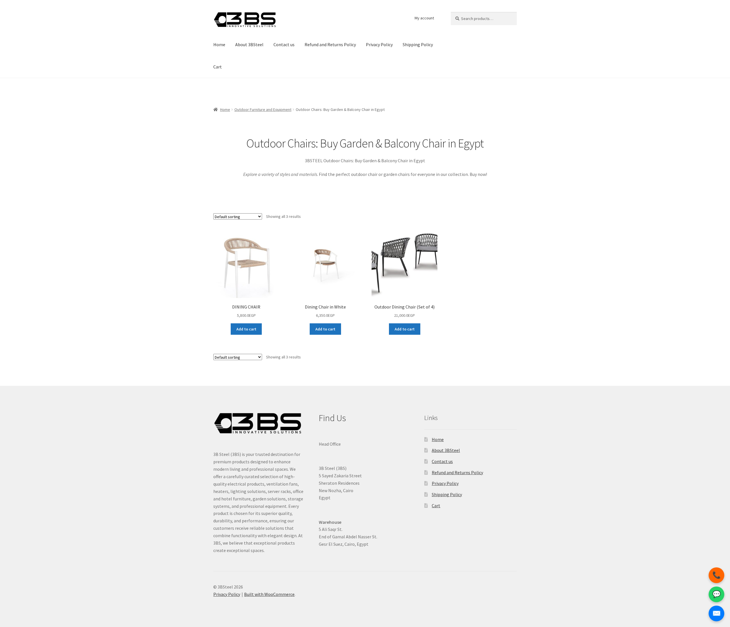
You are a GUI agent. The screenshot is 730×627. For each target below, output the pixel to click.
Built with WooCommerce (269, 594)
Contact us (284, 44)
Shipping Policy (418, 44)
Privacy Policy (379, 44)
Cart (217, 67)
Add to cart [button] (246, 329)
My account (424, 18)
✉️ (716, 613)
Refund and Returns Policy (330, 44)
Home (219, 44)
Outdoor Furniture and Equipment (262, 109)
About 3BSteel (249, 44)
